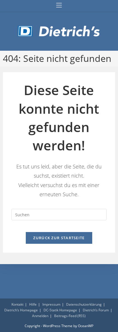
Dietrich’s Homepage (21, 310)
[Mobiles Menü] (59, 5)
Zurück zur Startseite (58, 237)
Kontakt (17, 304)
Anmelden (40, 315)
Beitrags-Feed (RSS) (70, 315)
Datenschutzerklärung (84, 304)
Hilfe (33, 304)
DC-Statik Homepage (60, 310)
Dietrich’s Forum (96, 310)
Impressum (51, 304)
